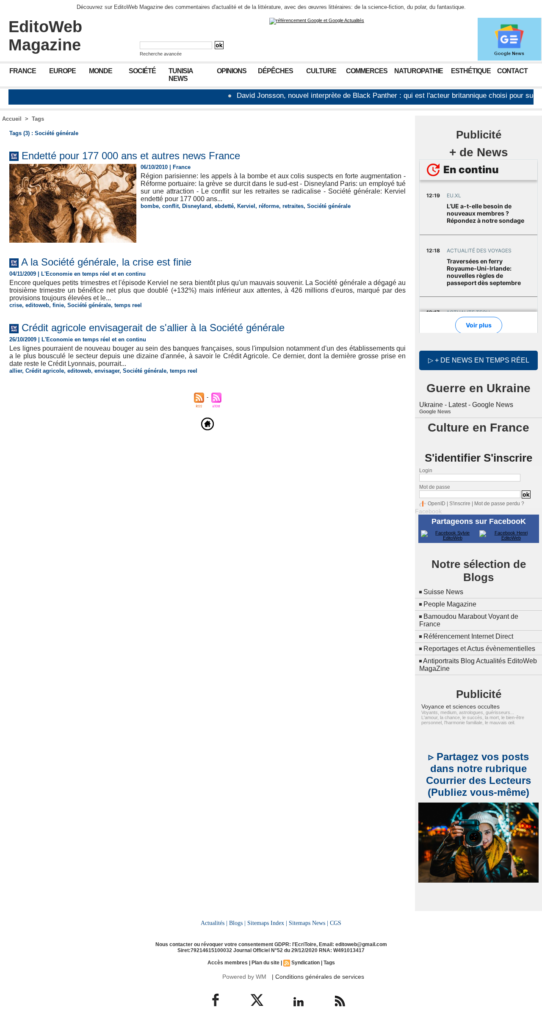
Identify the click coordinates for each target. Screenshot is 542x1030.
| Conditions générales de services (318, 976)
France (22, 71)
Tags (38, 119)
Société (142, 71)
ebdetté (224, 206)
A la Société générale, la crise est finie (106, 262)
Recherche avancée (161, 53)
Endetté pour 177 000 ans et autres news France (131, 155)
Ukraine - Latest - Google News (466, 404)
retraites (293, 206)
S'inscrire (459, 504)
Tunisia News (181, 74)
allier (15, 371)
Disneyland (196, 206)
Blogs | (237, 922)
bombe (150, 206)
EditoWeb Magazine (45, 36)
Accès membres (227, 963)
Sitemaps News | (308, 922)
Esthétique (471, 71)
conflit (170, 206)
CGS (335, 922)
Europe (62, 71)
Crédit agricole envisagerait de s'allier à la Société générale (153, 327)
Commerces (366, 71)
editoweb (37, 305)
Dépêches (275, 71)
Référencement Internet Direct (468, 636)
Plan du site (265, 963)
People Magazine (449, 604)
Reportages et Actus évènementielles (479, 648)
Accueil (12, 119)
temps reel (128, 305)
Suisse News (443, 591)
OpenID (436, 504)
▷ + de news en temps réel (478, 360)
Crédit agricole (44, 371)
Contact (512, 71)
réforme (269, 206)
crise (15, 305)
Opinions (231, 71)
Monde (100, 71)
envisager (106, 371)
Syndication (305, 963)
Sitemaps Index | (267, 922)
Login (425, 470)
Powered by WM (244, 976)
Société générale (329, 206)
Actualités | (214, 922)
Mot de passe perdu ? (499, 504)
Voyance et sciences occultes (460, 706)
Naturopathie (418, 71)
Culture (321, 71)
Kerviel (246, 206)
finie (58, 305)
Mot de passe (434, 487)
